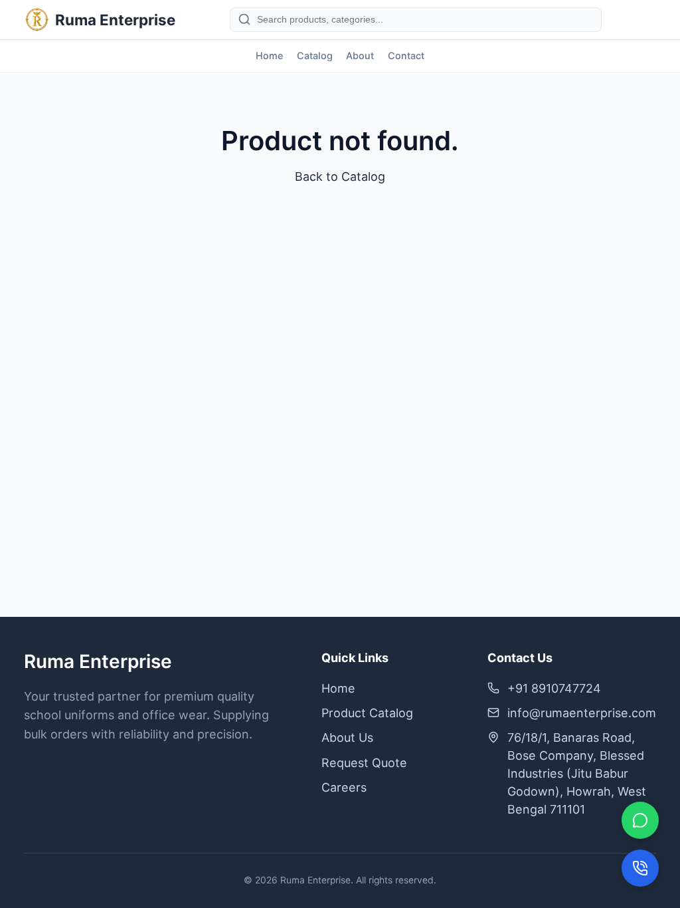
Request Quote (364, 763)
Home (269, 55)
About (360, 55)
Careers (344, 787)
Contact (406, 55)
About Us (347, 737)
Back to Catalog (340, 176)
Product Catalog (367, 713)
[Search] (244, 19)
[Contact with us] (640, 868)
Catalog (315, 55)
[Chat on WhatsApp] (640, 820)
